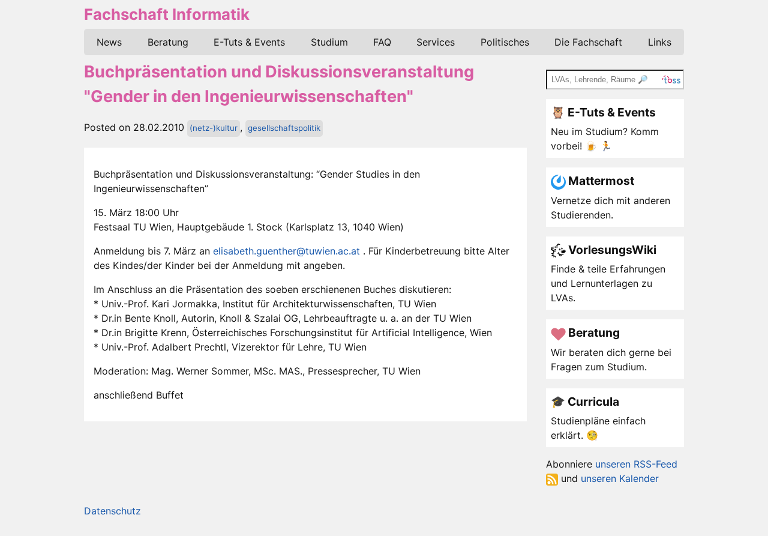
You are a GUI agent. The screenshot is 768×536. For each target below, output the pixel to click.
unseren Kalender (620, 478)
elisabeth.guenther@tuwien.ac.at (286, 251)
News (109, 42)
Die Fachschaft (588, 42)
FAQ (382, 42)
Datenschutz (112, 511)
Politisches (505, 42)
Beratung (168, 42)
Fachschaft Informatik (167, 14)
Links (659, 42)
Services (435, 42)
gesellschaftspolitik (284, 128)
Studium (329, 42)
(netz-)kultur (214, 128)
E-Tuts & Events (249, 42)
